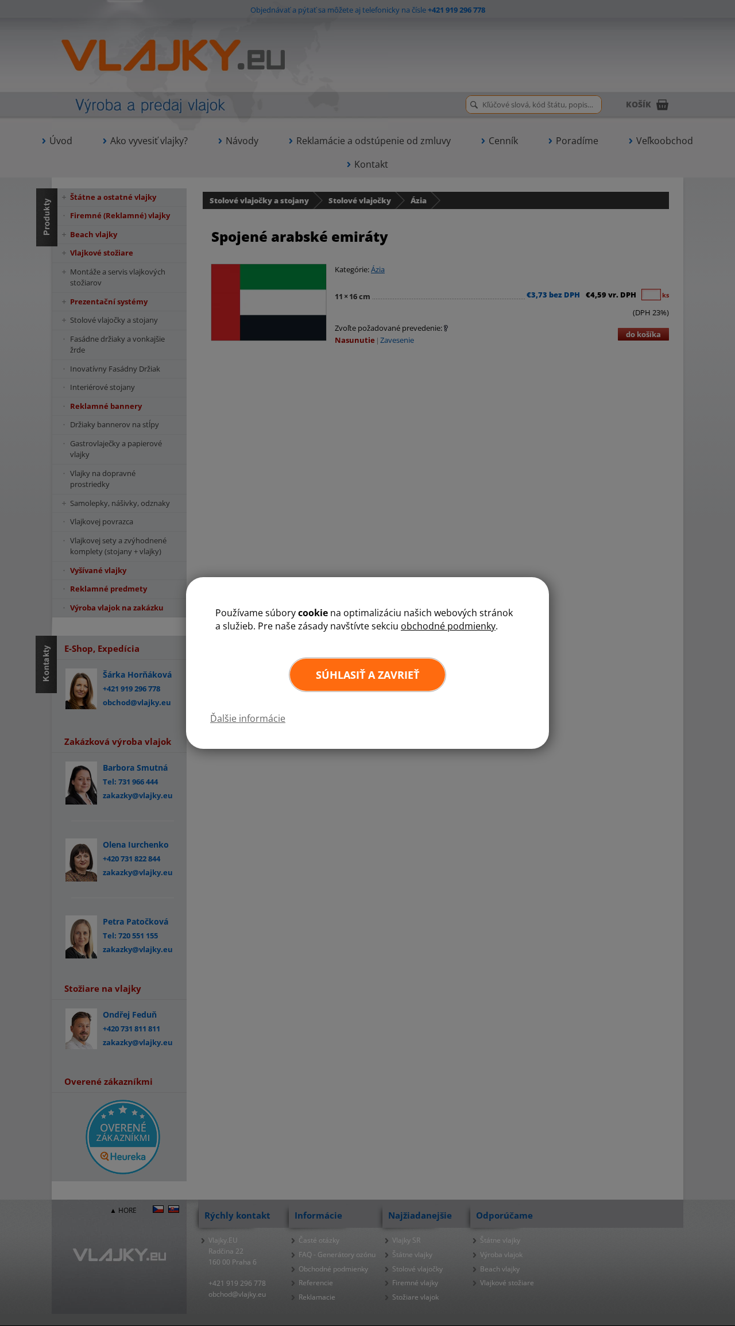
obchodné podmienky (448, 626)
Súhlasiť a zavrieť (367, 675)
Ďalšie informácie (247, 718)
